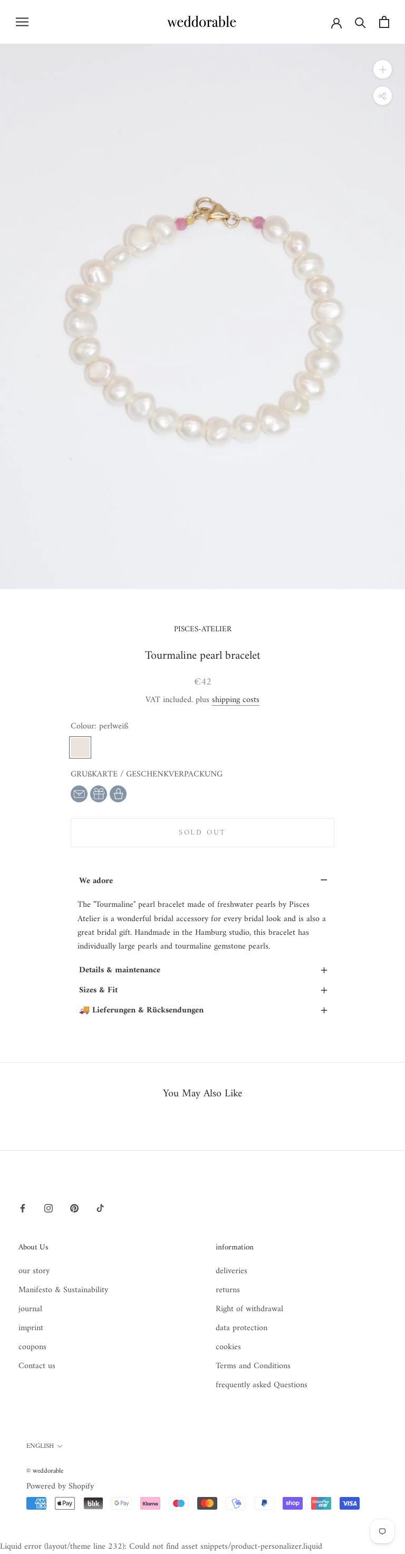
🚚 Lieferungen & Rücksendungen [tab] (203, 1010)
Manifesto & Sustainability (63, 1290)
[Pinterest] (74, 1208)
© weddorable (44, 1471)
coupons (32, 1347)
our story (34, 1271)
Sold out (202, 832)
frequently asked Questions (261, 1385)
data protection (241, 1328)
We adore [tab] (203, 881)
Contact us (36, 1366)
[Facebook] (22, 1208)
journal (30, 1309)
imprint (30, 1328)
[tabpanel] (202, 926)
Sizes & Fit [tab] (203, 990)
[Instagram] (48, 1208)
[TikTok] (100, 1208)
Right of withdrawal (249, 1309)
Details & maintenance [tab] (203, 970)
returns (228, 1290)
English (40, 1446)
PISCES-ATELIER (203, 629)
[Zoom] (382, 69)
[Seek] (360, 21)
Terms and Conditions (253, 1366)
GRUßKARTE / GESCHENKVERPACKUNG (147, 774)
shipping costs (235, 700)
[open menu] (22, 21)
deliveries (231, 1271)
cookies (228, 1347)
